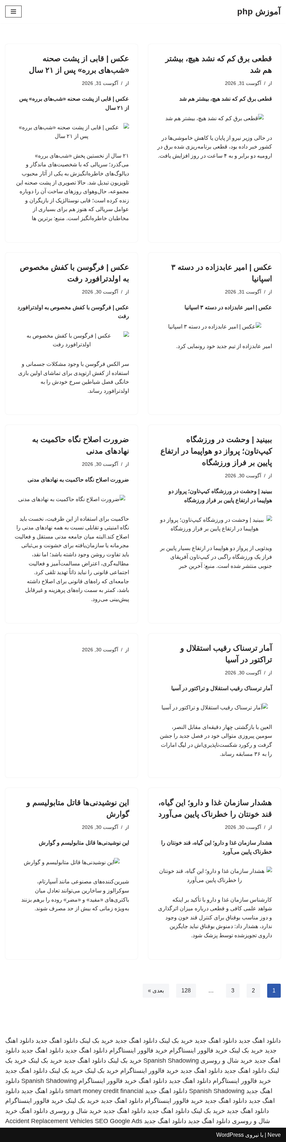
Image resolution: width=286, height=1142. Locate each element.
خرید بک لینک (176, 1040)
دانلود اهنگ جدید (260, 1040)
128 (186, 990)
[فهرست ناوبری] (13, 11)
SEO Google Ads (118, 1121)
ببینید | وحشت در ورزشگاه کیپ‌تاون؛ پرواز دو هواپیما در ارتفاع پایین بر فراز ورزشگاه (216, 451)
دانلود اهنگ (152, 1080)
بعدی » (156, 990)
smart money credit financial (104, 1090)
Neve (274, 1135)
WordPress (230, 1135)
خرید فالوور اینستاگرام (198, 1050)
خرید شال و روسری (227, 1060)
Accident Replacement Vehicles (49, 1121)
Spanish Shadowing (171, 1060)
